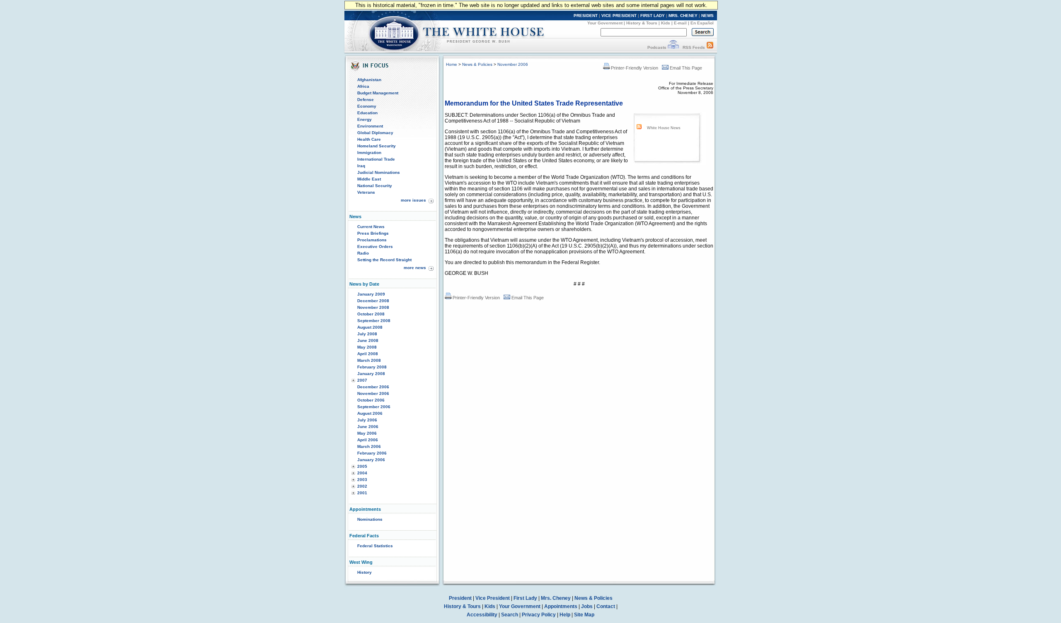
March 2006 (369, 446)
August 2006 (370, 413)
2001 (362, 493)
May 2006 (367, 433)
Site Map (584, 615)
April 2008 (367, 353)
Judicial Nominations (378, 172)
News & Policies (477, 64)
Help (565, 615)
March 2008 (369, 360)
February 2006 (372, 453)
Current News (371, 226)
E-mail (680, 23)
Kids (665, 23)
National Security (374, 185)
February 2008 (372, 367)
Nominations (370, 519)
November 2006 (373, 393)
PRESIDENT (586, 15)
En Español (702, 23)
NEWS (707, 15)
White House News (664, 128)
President (460, 598)
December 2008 (373, 300)
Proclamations (372, 240)
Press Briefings (373, 233)
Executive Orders (375, 246)
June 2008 (367, 340)
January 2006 (371, 459)
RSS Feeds (694, 47)
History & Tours (641, 23)
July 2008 (367, 334)
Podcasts (656, 47)
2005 (362, 466)
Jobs (587, 606)
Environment (370, 126)
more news (415, 267)
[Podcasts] (673, 47)
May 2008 (367, 347)
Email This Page (686, 67)
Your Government (605, 23)
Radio (363, 253)
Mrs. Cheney (556, 598)
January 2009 (371, 294)
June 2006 (367, 426)
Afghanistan (369, 79)
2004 (362, 473)
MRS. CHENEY (683, 15)
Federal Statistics (375, 546)
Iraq (361, 166)
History (364, 572)
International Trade (376, 159)
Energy (364, 119)
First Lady (525, 598)
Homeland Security (376, 146)
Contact (605, 606)
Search (509, 615)
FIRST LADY (652, 15)
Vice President (492, 598)
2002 (362, 486)
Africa (363, 86)
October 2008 (371, 314)
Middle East (369, 179)
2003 (362, 479)
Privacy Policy (539, 615)
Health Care (369, 139)
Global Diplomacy (375, 132)
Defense (365, 99)
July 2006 (367, 420)
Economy (366, 106)
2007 (362, 380)
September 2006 (373, 406)
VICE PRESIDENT (619, 15)
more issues (413, 200)
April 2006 (367, 440)
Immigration (369, 152)
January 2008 (371, 373)
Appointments (560, 606)
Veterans (366, 192)
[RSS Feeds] (710, 47)
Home (451, 64)
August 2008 (370, 327)
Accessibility (482, 615)
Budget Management (377, 93)
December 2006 (373, 387)
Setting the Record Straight (384, 259)
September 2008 (373, 320)
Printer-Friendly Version (634, 67)
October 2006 (371, 400)
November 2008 (373, 307)
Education (367, 113)
